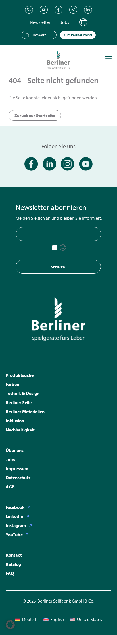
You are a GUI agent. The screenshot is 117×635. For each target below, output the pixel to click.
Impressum (17, 468)
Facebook (15, 507)
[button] (10, 625)
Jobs (64, 22)
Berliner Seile (19, 402)
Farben (12, 384)
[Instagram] (73, 10)
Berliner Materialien (25, 411)
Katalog (13, 564)
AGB (10, 487)
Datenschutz (18, 477)
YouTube (14, 534)
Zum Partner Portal (78, 35)
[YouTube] (44, 10)
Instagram (16, 525)
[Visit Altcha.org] (63, 247)
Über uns (15, 450)
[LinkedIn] (88, 10)
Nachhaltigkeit (20, 430)
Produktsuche (20, 375)
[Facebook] (58, 10)
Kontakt (14, 555)
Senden (58, 266)
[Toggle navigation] (108, 56)
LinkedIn (14, 516)
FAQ (10, 573)
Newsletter (40, 22)
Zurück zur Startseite (34, 115)
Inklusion (15, 421)
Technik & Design (22, 393)
